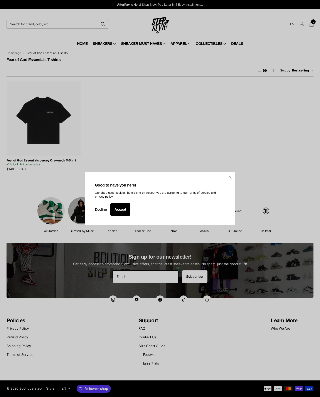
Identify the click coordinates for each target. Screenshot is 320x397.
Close (230, 177)
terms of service (199, 192)
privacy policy (104, 196)
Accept (120, 209)
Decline (101, 209)
